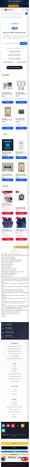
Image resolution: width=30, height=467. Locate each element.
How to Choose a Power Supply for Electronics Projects (14, 301)
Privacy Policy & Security (6, 265)
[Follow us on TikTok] (18, 426)
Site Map (3, 316)
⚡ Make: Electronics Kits (14, 51)
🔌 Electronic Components (14, 58)
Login (14, 389)
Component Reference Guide (8, 257)
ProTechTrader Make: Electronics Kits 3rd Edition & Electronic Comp (7, 94)
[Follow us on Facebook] (3, 426)
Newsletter (14, 394)
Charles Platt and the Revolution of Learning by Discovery (14, 255)
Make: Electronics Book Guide (8, 274)
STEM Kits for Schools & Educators (9, 268)
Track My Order (14, 404)
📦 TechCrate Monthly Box (14, 55)
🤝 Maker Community (21, 62)
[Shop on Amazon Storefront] (22, 426)
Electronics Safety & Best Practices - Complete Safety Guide (15, 305)
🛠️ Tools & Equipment (8, 62)
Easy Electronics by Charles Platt (8, 258)
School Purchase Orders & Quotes (14, 406)
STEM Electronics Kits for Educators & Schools (12, 289)
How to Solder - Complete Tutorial (9, 273)
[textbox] (14, 13)
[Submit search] (26, 13)
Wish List (14, 391)
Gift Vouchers (14, 369)
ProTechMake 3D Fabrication (14, 376)
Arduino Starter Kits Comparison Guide (10, 311)
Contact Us (3, 314)
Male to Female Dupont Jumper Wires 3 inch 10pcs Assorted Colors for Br (7, 175)
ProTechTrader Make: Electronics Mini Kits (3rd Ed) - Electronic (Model (21, 94)
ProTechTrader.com (11, 464)
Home (1, 17)
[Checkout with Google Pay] (14, 447)
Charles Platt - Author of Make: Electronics (11, 254)
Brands (14, 366)
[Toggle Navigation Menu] (2, 9)
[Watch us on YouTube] (8, 426)
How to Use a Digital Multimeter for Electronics (11, 308)
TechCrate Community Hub (14, 378)
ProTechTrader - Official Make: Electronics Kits (11, 260)
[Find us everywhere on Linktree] (3, 430)
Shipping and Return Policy (7, 264)
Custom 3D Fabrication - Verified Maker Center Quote (7, 153)
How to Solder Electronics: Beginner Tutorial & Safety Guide (15, 279)
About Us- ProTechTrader (7, 262)
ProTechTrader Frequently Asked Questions (11, 261)
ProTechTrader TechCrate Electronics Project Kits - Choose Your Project (21, 175)
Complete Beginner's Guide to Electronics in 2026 (12, 271)
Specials (14, 371)
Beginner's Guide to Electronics (8, 270)
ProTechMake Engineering (14, 411)
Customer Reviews (14, 381)
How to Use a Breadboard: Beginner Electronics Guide (13, 307)
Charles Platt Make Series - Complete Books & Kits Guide (14, 310)
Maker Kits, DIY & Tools (6, 276)
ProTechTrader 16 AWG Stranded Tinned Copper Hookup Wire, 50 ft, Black (21, 208)
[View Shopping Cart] (26, 10)
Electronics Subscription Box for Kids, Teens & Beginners (14, 277)
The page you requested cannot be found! (12, 17)
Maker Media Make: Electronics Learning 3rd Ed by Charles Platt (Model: (7, 205)
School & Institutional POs (14, 373)
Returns (14, 414)
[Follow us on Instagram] (13, 426)
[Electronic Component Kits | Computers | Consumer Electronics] (9, 10)
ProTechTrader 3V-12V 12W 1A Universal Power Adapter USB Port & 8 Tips (21, 231)
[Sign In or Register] (23, 9)
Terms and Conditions (6, 267)
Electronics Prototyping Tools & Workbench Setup (12, 291)
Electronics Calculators (14, 409)
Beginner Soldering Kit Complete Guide (10, 313)
